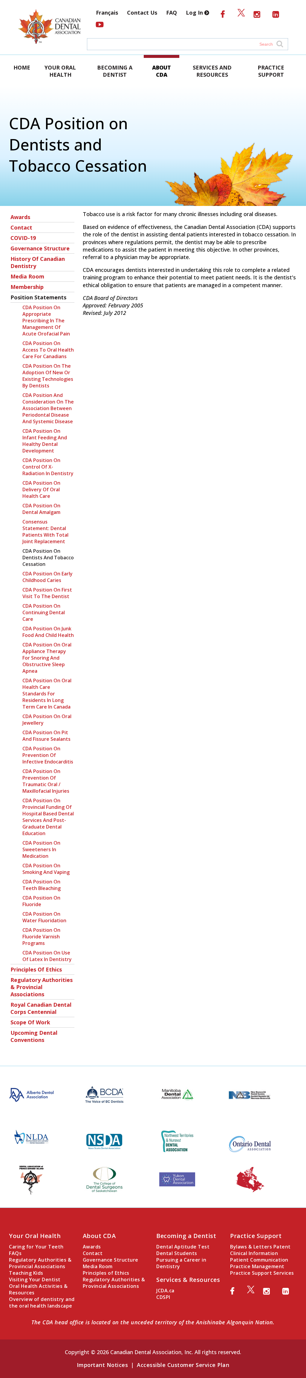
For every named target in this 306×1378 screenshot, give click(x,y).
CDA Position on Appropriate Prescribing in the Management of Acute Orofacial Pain (46, 320)
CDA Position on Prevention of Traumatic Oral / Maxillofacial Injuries (45, 781)
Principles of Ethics (36, 969)
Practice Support (271, 71)
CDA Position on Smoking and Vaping (46, 868)
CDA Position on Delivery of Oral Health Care (41, 489)
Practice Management (257, 1266)
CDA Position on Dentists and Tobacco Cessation (48, 557)
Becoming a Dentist (114, 71)
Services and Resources (212, 71)
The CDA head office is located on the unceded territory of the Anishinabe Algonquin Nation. (153, 1322)
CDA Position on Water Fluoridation (44, 917)
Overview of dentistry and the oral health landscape (42, 1302)
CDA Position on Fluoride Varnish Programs (41, 936)
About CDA (161, 71)
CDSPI (163, 1297)
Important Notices (102, 1364)
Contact (21, 227)
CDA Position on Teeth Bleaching (41, 885)
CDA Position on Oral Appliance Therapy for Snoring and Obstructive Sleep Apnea (46, 657)
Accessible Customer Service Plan (183, 1364)
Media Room (27, 276)
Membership (27, 286)
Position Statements (38, 297)
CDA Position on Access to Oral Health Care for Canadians (48, 350)
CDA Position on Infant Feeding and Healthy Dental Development (44, 441)
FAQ (171, 12)
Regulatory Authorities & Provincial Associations (41, 987)
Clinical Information (254, 1253)
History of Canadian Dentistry (37, 262)
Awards (20, 217)
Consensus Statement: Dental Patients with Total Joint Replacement (45, 531)
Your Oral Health (60, 71)
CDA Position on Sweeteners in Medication (41, 849)
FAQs (15, 1253)
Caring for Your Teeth (36, 1246)
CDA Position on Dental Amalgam (41, 508)
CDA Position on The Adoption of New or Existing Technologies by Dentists (47, 376)
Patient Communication (259, 1260)
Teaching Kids (26, 1273)
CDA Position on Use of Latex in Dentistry (47, 956)
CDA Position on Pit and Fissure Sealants (46, 735)
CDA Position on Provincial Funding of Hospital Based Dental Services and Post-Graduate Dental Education (48, 817)
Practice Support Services (262, 1273)
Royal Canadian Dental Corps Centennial (40, 1008)
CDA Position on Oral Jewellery (46, 719)
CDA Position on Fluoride (41, 901)
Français (107, 12)
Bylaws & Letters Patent (260, 1246)
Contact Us (142, 12)
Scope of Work (30, 1022)
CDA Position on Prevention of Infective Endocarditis (47, 755)
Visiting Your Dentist (35, 1279)
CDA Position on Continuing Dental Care (43, 612)
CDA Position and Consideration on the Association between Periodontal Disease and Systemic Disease (48, 408)
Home (21, 67)
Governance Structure (40, 248)
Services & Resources (188, 1280)
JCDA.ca (165, 1290)
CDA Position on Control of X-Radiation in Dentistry (48, 467)
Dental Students (176, 1253)
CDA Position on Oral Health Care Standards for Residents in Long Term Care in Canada (46, 693)
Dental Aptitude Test (182, 1246)
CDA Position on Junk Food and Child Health (48, 631)
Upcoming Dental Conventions (33, 1036)
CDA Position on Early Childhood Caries (47, 576)
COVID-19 (23, 237)
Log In (195, 12)
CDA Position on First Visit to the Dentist (47, 593)
